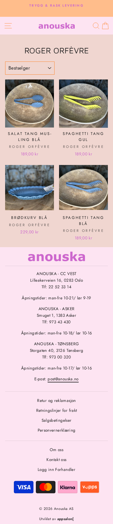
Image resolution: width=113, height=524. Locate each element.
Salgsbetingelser (57, 420)
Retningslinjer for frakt (56, 410)
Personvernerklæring (57, 430)
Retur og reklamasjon (56, 400)
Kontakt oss (56, 460)
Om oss (56, 450)
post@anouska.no (63, 379)
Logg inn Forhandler (56, 469)
